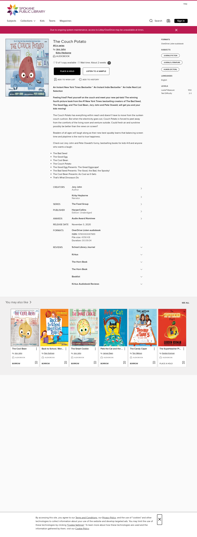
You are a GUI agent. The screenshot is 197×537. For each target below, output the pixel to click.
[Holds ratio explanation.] (109, 63)
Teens (52, 21)
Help (185, 4)
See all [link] (185, 303)
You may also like (17, 302)
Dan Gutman (49, 353)
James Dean (108, 353)
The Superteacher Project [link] (171, 349)
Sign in (181, 21)
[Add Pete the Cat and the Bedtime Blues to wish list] (124, 363)
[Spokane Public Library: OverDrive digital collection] (26, 10)
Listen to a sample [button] (96, 71)
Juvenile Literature (172, 63)
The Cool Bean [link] (19, 349)
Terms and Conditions (86, 517)
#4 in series (58, 45)
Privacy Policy (109, 517)
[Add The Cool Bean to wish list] (36, 363)
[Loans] (168, 21)
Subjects (11, 21)
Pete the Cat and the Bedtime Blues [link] (112, 349)
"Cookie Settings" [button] (75, 525)
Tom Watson (137, 353)
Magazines (65, 21)
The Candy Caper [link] (138, 349)
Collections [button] (27, 21)
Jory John (61, 49)
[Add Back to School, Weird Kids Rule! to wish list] (65, 363)
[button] (155, 21)
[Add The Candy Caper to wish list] (154, 363)
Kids (42, 21)
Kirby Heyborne (63, 53)
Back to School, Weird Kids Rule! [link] (53, 349)
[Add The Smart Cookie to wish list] (95, 363)
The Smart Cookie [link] (80, 349)
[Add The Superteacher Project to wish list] (183, 363)
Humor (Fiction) (170, 70)
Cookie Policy (82, 528)
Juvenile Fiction (170, 56)
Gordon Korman (168, 353)
